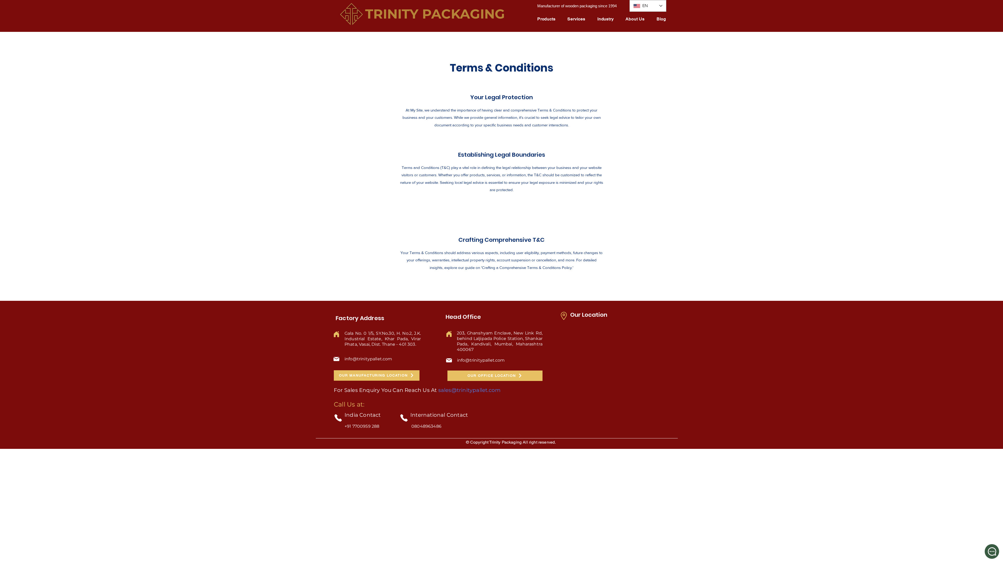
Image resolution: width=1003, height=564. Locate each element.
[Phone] (338, 418)
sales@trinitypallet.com (469, 390)
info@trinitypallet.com (368, 358)
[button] (546, 19)
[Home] (336, 334)
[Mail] (336, 359)
